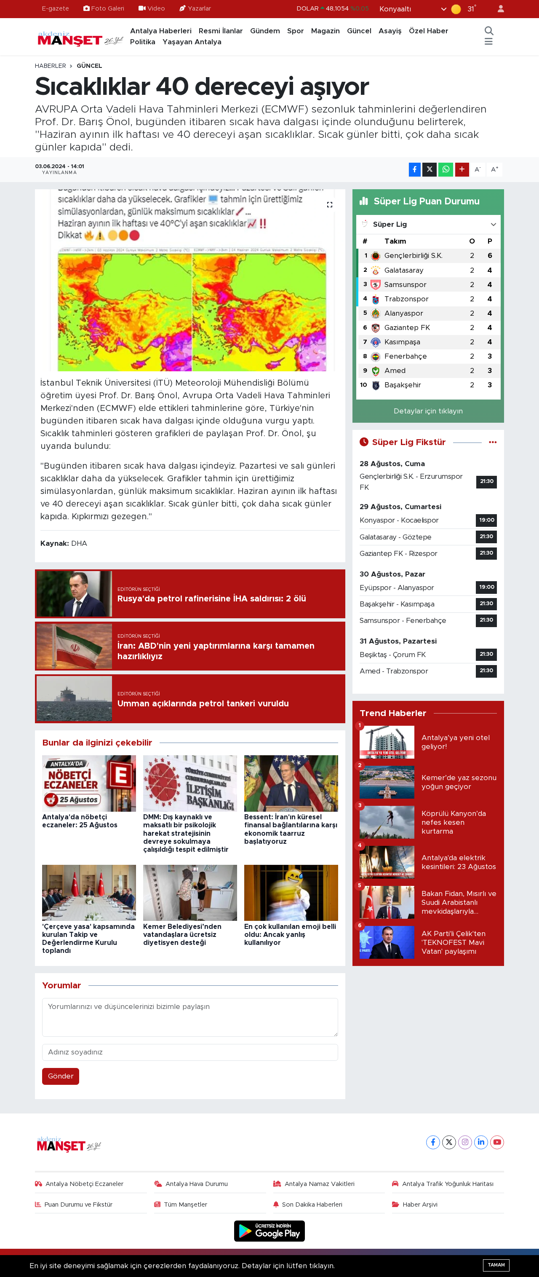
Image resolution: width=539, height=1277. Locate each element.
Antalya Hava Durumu (196, 1184)
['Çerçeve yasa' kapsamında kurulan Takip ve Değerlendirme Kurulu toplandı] (89, 892)
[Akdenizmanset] (81, 36)
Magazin (325, 31)
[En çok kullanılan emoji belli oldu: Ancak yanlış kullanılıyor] (291, 892)
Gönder (61, 1076)
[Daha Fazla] (462, 170)
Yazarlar (199, 8)
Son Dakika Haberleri (312, 1205)
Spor (295, 31)
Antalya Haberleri (161, 31)
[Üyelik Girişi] (497, 9)
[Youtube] (497, 1142)
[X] (449, 1142)
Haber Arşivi (420, 1205)
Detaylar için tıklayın (428, 411)
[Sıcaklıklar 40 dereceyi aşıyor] (190, 280)
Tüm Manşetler (185, 1205)
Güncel (359, 31)
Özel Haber (428, 31)
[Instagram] (465, 1142)
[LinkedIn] (481, 1142)
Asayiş (390, 31)
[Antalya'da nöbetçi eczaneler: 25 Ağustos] (89, 782)
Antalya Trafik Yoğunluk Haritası (448, 1184)
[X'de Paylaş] (429, 170)
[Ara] (489, 31)
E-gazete (55, 8)
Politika (142, 42)
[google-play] (269, 1230)
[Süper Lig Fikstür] (493, 442)
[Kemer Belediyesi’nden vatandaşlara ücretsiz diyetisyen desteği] (190, 892)
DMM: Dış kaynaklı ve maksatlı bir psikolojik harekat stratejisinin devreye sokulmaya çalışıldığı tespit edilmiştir (186, 833)
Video (156, 8)
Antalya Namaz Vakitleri (320, 1184)
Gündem (265, 31)
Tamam (496, 1265)
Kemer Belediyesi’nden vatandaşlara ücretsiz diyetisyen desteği (182, 934)
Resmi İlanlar (221, 31)
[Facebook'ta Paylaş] (415, 170)
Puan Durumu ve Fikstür (78, 1205)
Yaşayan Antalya (192, 42)
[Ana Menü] (489, 42)
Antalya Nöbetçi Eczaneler (84, 1184)
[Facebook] (433, 1142)
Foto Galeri (107, 8)
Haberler (50, 66)
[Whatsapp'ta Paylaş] (445, 170)
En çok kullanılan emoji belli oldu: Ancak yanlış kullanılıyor (290, 934)
